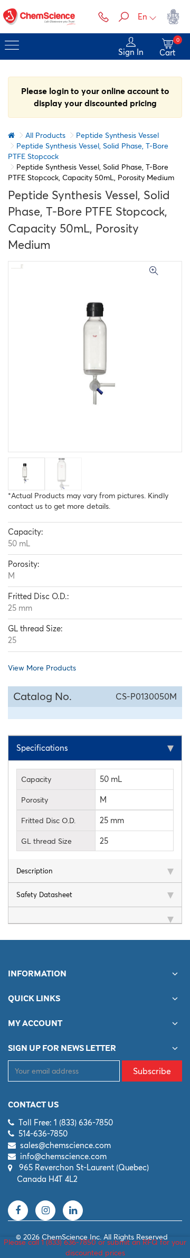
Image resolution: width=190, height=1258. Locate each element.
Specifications (42, 748)
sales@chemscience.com (65, 1145)
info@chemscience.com (63, 1156)
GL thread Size (46, 841)
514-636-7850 (43, 1134)
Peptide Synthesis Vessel (117, 135)
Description (34, 870)
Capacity (36, 779)
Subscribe (152, 1071)
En (142, 17)
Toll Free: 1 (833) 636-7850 (65, 1122)
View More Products (42, 668)
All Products (45, 135)
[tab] (95, 748)
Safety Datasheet (44, 894)
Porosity (34, 800)
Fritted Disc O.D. (48, 820)
